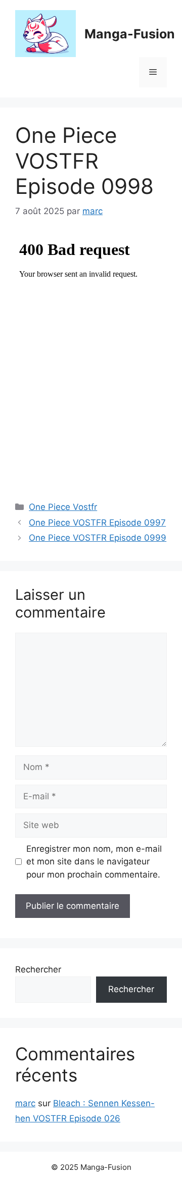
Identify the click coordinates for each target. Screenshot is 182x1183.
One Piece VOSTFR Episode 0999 (97, 538)
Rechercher (38, 969)
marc (25, 1103)
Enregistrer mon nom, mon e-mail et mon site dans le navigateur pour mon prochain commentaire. (94, 862)
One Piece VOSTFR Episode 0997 (97, 523)
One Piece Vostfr (63, 507)
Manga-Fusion (129, 33)
